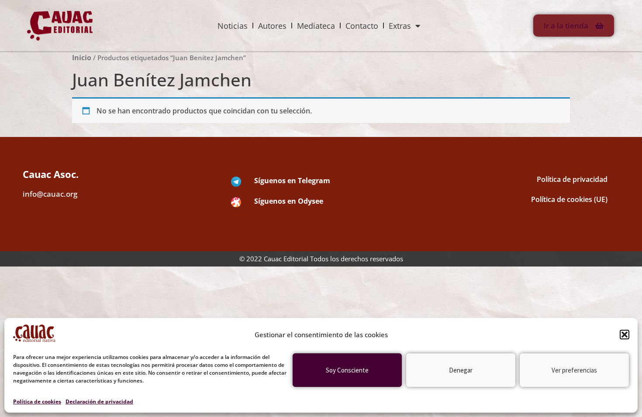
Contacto (361, 26)
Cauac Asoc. (51, 174)
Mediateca (316, 26)
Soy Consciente (347, 370)
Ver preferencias (574, 370)
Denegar (461, 370)
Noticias (232, 26)
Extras (400, 26)
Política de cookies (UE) (569, 199)
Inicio (81, 57)
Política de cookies (37, 401)
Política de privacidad (572, 179)
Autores (272, 26)
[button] (624, 334)
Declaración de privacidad (99, 401)
